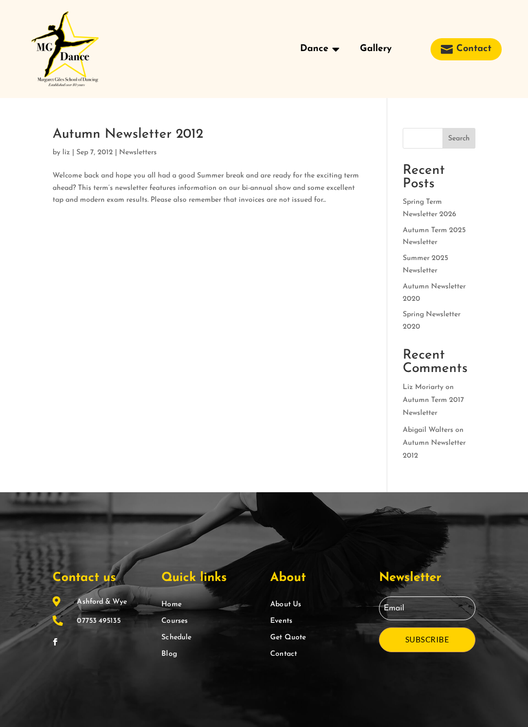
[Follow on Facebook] (55, 642)
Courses (174, 621)
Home (171, 604)
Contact (283, 654)
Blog (169, 654)
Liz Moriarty (423, 387)
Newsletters (138, 152)
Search (459, 138)
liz (66, 152)
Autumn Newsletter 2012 (128, 134)
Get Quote (288, 637)
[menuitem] (319, 49)
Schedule (176, 637)
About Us (285, 604)
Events (281, 621)
